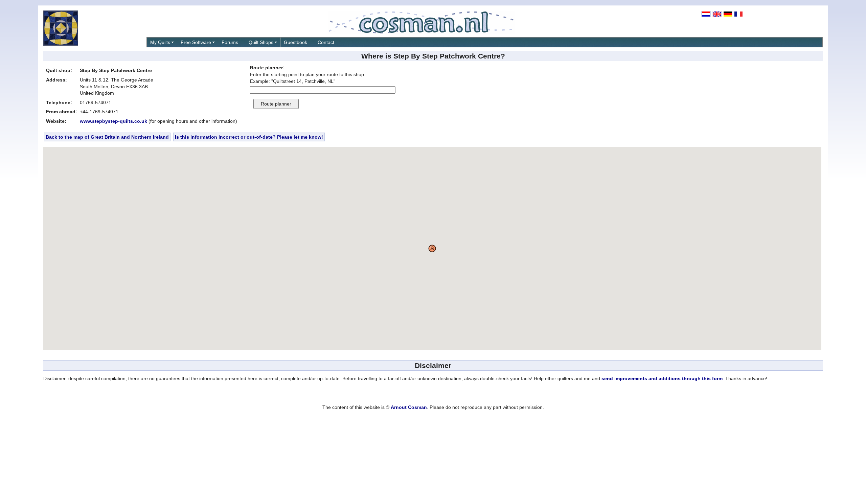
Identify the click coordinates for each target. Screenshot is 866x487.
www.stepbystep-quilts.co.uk (113, 121)
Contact (326, 42)
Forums (230, 42)
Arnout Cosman (409, 407)
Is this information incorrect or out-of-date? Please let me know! (249, 137)
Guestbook (295, 42)
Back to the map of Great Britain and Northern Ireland (107, 137)
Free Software (196, 42)
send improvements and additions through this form (662, 378)
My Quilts (160, 42)
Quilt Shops (261, 42)
